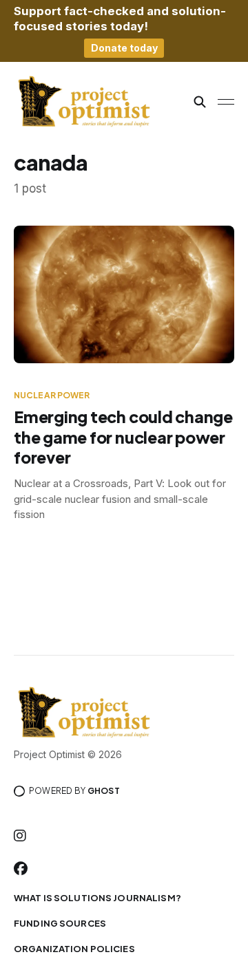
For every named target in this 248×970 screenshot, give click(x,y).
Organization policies (74, 948)
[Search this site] (199, 101)
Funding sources (60, 923)
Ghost (103, 791)
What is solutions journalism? (97, 897)
